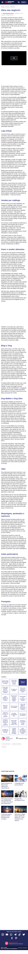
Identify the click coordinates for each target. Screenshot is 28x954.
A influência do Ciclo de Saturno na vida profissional (5, 722)
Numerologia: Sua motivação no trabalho (23, 698)
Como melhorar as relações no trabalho (5, 698)
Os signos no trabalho (14, 690)
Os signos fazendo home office (14, 714)
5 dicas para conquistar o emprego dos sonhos (23, 690)
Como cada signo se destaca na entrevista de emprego (23, 707)
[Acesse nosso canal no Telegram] (15, 934)
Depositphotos (14, 948)
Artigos (3, 6)
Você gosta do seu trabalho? (23, 714)
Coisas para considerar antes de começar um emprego (5, 690)
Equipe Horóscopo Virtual (8, 13)
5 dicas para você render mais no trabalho (14, 682)
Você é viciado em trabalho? (14, 707)
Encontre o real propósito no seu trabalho (23, 722)
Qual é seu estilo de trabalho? (5, 707)
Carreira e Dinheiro (10, 6)
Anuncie (25, 947)
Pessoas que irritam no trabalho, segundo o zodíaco (14, 698)
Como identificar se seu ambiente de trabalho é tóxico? (23, 731)
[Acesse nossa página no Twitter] (23, 934)
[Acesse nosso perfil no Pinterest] (16, 938)
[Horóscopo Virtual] (8, 2)
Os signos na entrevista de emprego (5, 731)
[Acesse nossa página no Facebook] (12, 938)
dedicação (23, 97)
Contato (20, 947)
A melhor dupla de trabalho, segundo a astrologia (14, 731)
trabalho (4, 746)
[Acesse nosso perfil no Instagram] (2, 934)
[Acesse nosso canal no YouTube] (7, 934)
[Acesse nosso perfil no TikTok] (19, 934)
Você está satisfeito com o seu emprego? (5, 714)
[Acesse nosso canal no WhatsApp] (11, 934)
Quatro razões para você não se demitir (5, 682)
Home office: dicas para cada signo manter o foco (14, 722)
